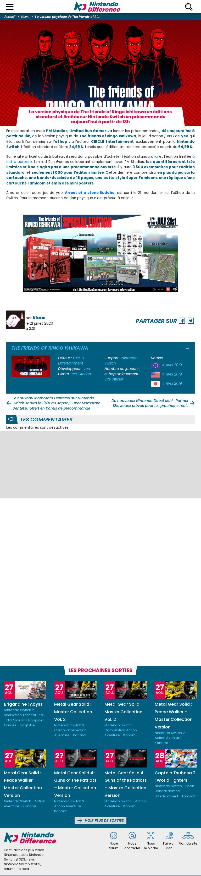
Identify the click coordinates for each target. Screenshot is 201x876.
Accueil (9, 16)
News (25, 16)
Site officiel (113, 379)
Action (85, 374)
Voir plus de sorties (104, 820)
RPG (75, 374)
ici (156, 156)
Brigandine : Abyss (23, 704)
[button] (187, 348)
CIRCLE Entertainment (71, 361)
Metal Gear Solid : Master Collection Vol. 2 (73, 711)
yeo (86, 368)
